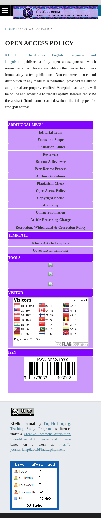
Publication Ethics (50, 147)
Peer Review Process (50, 169)
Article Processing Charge (50, 220)
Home (10, 29)
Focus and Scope (51, 140)
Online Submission (50, 212)
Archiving (50, 205)
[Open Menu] (5, 10)
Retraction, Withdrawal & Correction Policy (51, 228)
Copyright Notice (50, 198)
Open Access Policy (51, 191)
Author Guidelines (50, 176)
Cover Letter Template (50, 250)
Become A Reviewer (50, 162)
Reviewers (50, 154)
